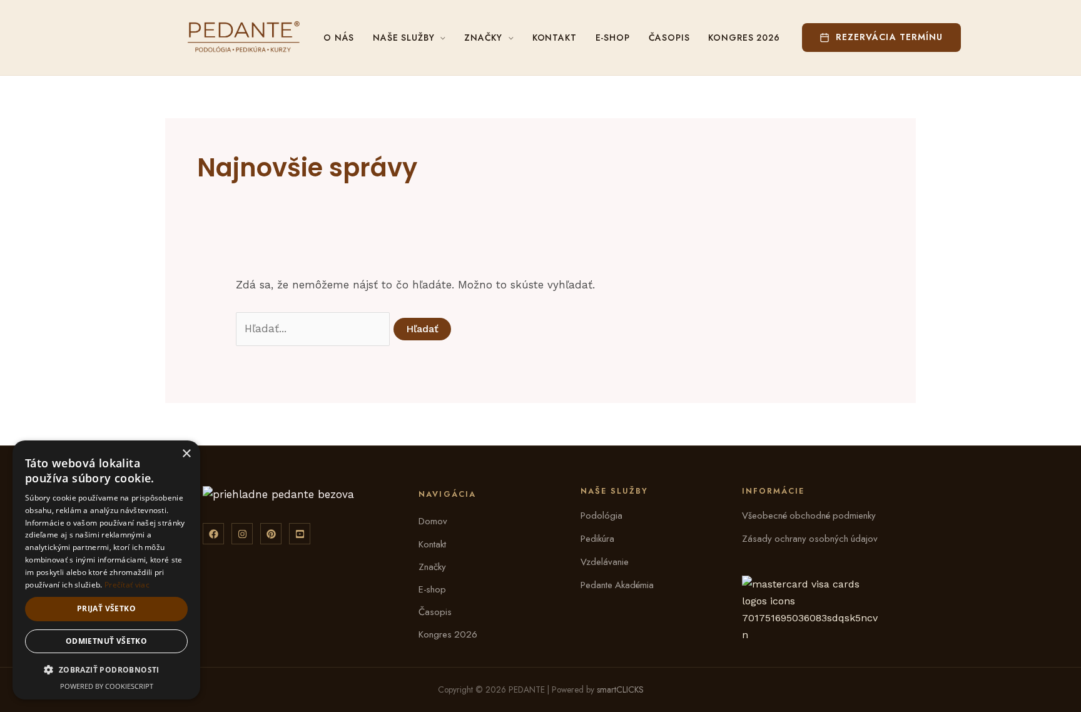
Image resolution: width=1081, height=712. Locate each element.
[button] (881, 39)
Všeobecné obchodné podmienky (809, 515)
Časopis (435, 612)
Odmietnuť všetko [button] (106, 641)
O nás (338, 37)
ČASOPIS (669, 37)
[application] (439, 37)
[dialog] (106, 569)
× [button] (186, 454)
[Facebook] (213, 533)
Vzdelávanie (605, 562)
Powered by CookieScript (106, 686)
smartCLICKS (620, 689)
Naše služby (403, 37)
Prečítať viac (127, 584)
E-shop (432, 589)
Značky (483, 37)
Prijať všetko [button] (106, 608)
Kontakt (554, 37)
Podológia (601, 515)
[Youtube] (299, 533)
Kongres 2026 (743, 37)
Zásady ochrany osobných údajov (810, 539)
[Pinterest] (271, 533)
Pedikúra (597, 539)
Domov (433, 521)
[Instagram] (242, 533)
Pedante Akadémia (617, 585)
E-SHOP (613, 37)
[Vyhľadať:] (314, 328)
